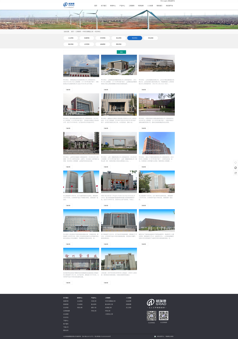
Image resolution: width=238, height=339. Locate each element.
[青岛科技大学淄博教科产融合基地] (157, 63)
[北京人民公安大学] (119, 183)
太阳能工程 (108, 307)
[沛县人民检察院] (119, 222)
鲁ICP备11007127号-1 (88, 336)
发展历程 (65, 301)
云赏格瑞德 (66, 310)
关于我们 (103, 5)
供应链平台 (169, 5)
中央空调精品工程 (88, 31)
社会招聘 (128, 301)
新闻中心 (113, 5)
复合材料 (93, 304)
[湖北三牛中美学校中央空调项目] (157, 143)
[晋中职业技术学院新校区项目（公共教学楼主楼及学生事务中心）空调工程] (119, 64)
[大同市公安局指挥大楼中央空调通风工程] (119, 142)
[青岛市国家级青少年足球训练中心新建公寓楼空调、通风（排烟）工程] (81, 106)
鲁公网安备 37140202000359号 (103, 336)
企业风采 (65, 307)
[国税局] (157, 183)
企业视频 (65, 314)
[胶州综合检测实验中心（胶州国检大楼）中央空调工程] (119, 106)
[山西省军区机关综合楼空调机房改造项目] (81, 145)
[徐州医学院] (81, 260)
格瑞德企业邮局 (169, 336)
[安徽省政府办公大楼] (81, 183)
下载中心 (65, 320)
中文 (161, 0)
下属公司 (65, 327)
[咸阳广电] (157, 222)
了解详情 (68, 89)
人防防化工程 (109, 314)
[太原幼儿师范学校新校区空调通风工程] (157, 104)
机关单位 (97, 31)
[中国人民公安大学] (119, 260)
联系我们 (159, 5)
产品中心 (122, 5)
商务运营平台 (171, 0)
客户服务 (65, 323)
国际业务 (65, 330)
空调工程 (93, 301)
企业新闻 (79, 301)
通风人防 (93, 307)
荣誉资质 (65, 304)
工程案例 (131, 5)
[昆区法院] (81, 222)
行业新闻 (79, 304)
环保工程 (93, 310)
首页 (95, 5)
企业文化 (65, 317)
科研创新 (141, 5)
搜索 (121, 52)
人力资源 (150, 5)
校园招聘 (128, 304)
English (165, 0)
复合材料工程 (109, 304)
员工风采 (128, 307)
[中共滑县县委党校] (81, 68)
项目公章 (79, 307)
